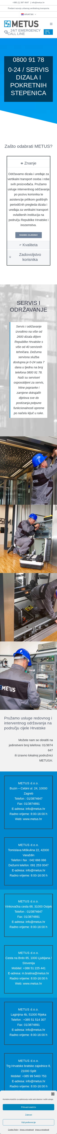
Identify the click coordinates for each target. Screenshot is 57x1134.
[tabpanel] (28, 205)
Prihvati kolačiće (28, 1107)
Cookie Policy (13, 1130)
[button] (52, 1094)
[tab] (28, 163)
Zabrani (28, 1115)
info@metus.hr (38, 2)
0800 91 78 (28, 59)
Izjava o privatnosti (27, 1130)
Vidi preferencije (28, 1122)
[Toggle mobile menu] (51, 23)
